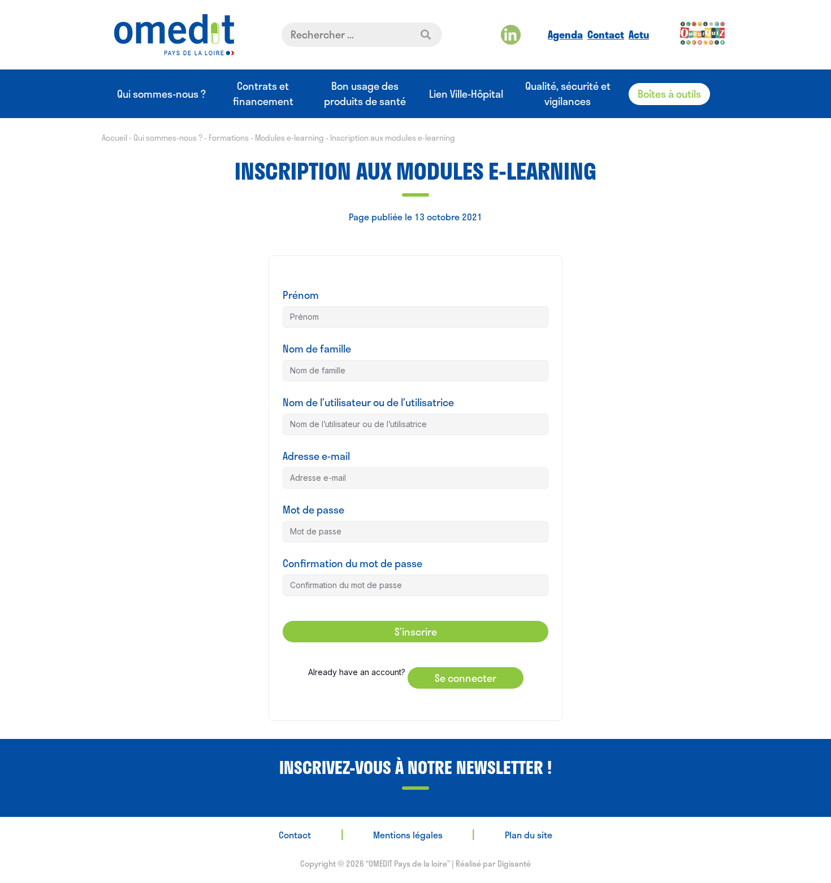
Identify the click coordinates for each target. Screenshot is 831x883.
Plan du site (528, 835)
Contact (605, 34)
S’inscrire (416, 632)
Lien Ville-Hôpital (466, 94)
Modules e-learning (289, 137)
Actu (639, 34)
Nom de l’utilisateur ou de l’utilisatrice (368, 402)
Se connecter (465, 678)
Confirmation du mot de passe (352, 563)
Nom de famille (317, 348)
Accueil (114, 137)
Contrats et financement (263, 94)
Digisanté (514, 863)
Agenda (565, 34)
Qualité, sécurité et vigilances (568, 94)
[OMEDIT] (174, 34)
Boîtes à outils (669, 94)
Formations (229, 137)
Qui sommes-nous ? (161, 94)
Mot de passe (313, 509)
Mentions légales (408, 835)
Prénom (301, 295)
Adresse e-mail (316, 456)
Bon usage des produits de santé (365, 94)
